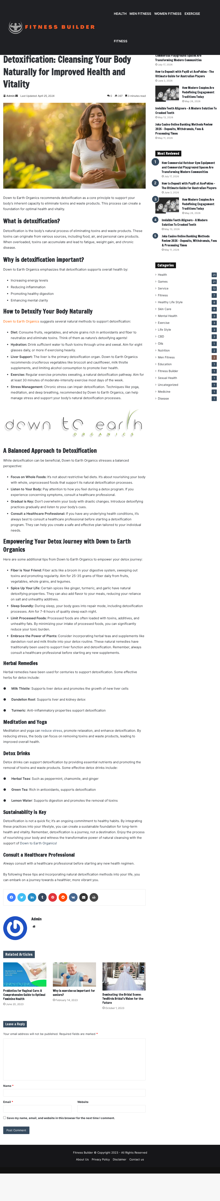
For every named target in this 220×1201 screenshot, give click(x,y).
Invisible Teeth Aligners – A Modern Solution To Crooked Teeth (185, 222)
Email (8, 1102)
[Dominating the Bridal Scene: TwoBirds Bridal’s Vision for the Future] (124, 976)
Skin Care (164, 309)
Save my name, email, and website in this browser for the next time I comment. (61, 1118)
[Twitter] (21, 897)
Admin (10, 95)
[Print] (94, 897)
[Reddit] (63, 897)
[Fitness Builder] (57, 27)
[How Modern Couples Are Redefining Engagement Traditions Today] (167, 94)
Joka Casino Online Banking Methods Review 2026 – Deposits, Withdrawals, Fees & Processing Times (183, 129)
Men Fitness (140, 14)
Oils (160, 343)
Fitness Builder (168, 371)
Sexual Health (167, 378)
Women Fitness (168, 14)
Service (163, 288)
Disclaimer (119, 1159)
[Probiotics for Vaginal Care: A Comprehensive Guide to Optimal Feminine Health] (24, 974)
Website (83, 1102)
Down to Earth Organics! (38, 843)
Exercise (192, 14)
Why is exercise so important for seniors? (74, 993)
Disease (163, 398)
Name (8, 1085)
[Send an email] (16, 95)
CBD (161, 336)
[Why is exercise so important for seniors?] (74, 974)
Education (165, 364)
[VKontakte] (73, 897)
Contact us (136, 1159)
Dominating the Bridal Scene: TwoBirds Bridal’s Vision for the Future (122, 998)
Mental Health (167, 316)
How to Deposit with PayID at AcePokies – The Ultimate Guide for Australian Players (184, 74)
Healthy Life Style (170, 302)
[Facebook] (11, 897)
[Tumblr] (42, 897)
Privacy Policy (101, 1159)
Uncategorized (168, 384)
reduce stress (51, 730)
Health (120, 14)
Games (163, 281)
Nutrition (164, 350)
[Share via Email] (83, 897)
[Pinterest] (52, 897)
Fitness (120, 41)
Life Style (164, 329)
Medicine (164, 391)
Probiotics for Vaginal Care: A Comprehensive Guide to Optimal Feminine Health (24, 995)
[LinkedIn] (32, 897)
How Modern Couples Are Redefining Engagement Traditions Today (198, 92)
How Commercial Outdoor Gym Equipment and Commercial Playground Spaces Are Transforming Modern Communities (184, 55)
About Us (82, 1159)
